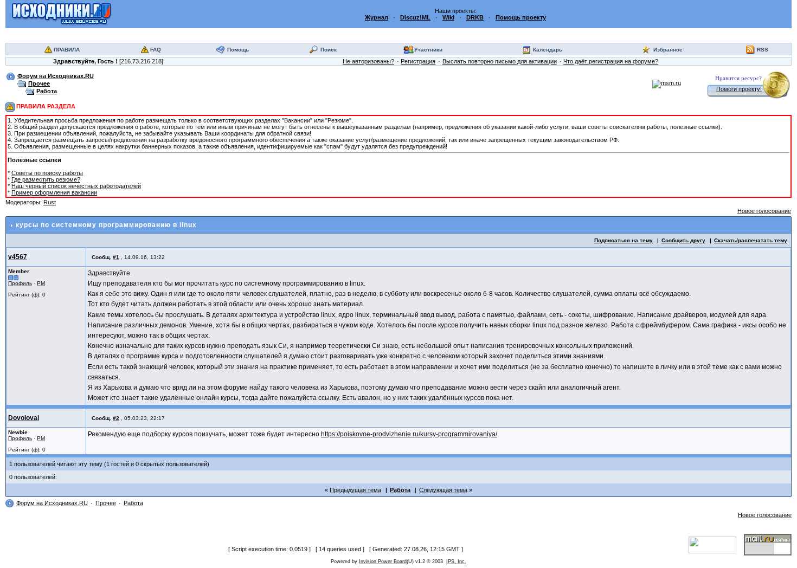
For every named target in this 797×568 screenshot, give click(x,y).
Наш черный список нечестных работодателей (76, 186)
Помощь (238, 50)
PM (41, 283)
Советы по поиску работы (47, 173)
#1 (116, 257)
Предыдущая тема (355, 490)
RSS (762, 50)
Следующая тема (443, 490)
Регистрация (418, 61)
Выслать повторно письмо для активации (499, 61)
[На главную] (61, 13)
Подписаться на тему (623, 240)
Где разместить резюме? (45, 179)
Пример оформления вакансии (54, 192)
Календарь (547, 50)
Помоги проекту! (739, 89)
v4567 (17, 257)
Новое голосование (764, 211)
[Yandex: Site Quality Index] (716, 544)
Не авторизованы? (368, 61)
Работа (46, 91)
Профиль (20, 283)
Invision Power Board (383, 561)
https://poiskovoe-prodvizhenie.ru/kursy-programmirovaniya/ (409, 434)
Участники (428, 50)
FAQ (155, 50)
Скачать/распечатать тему (750, 240)
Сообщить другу (683, 240)
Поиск (328, 50)
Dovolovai (23, 418)
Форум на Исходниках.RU (55, 76)
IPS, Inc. (456, 561)
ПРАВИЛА (67, 50)
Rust (49, 202)
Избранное (668, 50)
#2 (116, 418)
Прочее (39, 83)
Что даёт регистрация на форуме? (610, 61)
